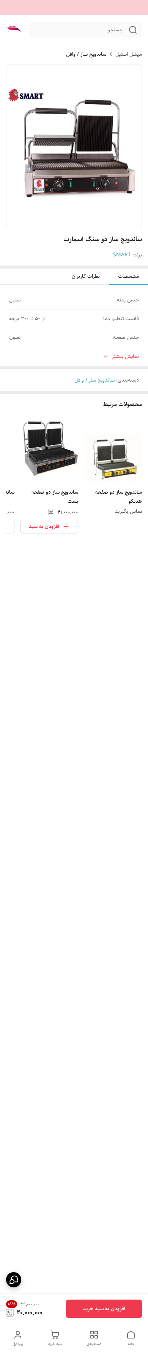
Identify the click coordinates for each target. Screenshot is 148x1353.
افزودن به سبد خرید (104, 1309)
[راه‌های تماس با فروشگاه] (13, 1279)
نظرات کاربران (86, 276)
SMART (122, 255)
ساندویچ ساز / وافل (86, 54)
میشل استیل (128, 54)
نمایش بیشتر (125, 357)
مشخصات (128, 276)
